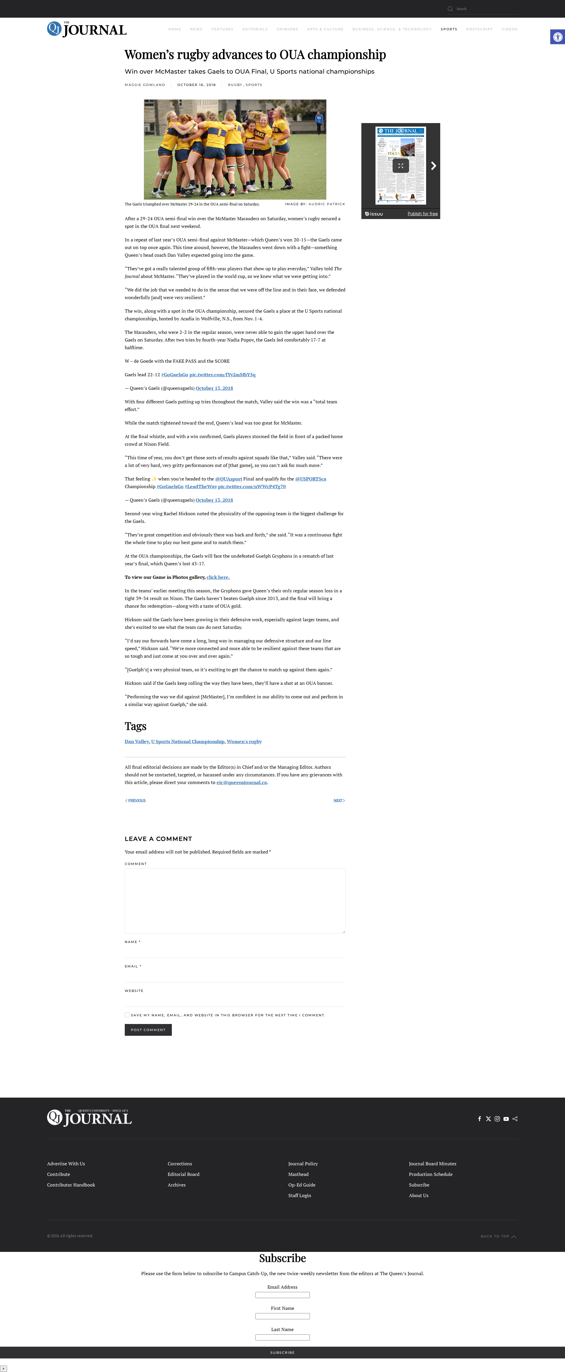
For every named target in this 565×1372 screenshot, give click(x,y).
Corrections (180, 1163)
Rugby (235, 85)
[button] (557, 36)
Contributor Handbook (71, 1185)
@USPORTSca (310, 478)
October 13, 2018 (214, 388)
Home (174, 29)
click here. (218, 577)
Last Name (282, 1329)
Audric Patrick (327, 204)
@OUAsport (228, 478)
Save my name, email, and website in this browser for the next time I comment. (227, 1015)
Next (338, 800)
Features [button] (223, 29)
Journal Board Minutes (432, 1163)
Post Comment (148, 1030)
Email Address (282, 1287)
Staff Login (299, 1195)
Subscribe (419, 1185)
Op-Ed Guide (301, 1185)
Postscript (479, 29)
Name (133, 942)
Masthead (298, 1174)
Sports (254, 85)
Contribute (58, 1174)
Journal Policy (303, 1163)
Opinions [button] (287, 29)
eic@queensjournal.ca (242, 782)
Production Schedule (431, 1174)
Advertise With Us (66, 1163)
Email (133, 966)
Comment (136, 864)
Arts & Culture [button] (325, 29)
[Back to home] (87, 29)
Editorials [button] (255, 29)
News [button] (196, 29)
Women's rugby (244, 741)
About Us (418, 1195)
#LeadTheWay (201, 486)
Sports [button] (449, 29)
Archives (177, 1185)
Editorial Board (184, 1174)
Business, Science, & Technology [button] (392, 29)
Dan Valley (137, 741)
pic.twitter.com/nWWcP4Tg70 (252, 486)
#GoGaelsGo (174, 374)
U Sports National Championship (188, 741)
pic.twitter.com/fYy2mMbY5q (222, 374)
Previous (137, 800)
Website (134, 991)
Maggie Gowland (145, 85)
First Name (282, 1308)
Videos (510, 29)
